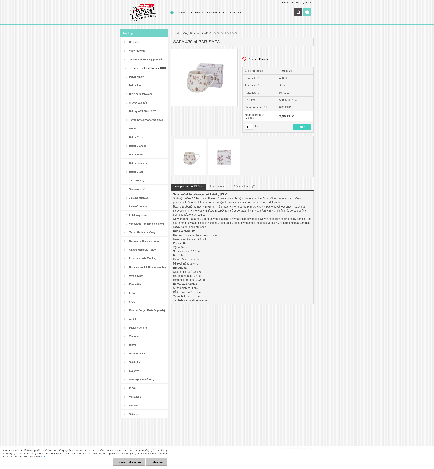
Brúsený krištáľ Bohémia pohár (147, 267)
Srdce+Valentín (138, 102)
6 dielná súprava (138, 206)
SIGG (132, 301)
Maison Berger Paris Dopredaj (147, 310)
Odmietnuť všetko (129, 462)
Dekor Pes (135, 85)
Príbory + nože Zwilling (142, 258)
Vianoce (134, 336)
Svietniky (134, 362)
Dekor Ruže (136, 137)
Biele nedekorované (140, 93)
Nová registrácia (303, 2)
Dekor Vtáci (136, 171)
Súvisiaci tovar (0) (244, 186)
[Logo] (143, 12)
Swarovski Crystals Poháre (145, 241)
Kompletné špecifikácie (189, 186)
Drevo (132, 344)
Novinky (134, 42)
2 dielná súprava (138, 197)
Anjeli (132, 318)
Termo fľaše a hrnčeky (142, 232)
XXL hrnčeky (136, 180)
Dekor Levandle (138, 163)
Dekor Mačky (136, 76)
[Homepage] (171, 12)
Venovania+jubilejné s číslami (146, 223)
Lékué (132, 293)
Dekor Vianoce (137, 145)
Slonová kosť (137, 189)
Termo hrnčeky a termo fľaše (146, 119)
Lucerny (134, 370)
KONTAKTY (236, 12)
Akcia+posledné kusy (141, 379)
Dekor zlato (136, 154)
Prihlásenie (287, 2)
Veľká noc (135, 396)
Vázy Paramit (137, 50)
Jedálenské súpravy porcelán (146, 59)
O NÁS (181, 12)
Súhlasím (157, 462)
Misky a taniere (138, 327)
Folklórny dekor (138, 215)
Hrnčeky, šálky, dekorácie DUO (148, 68)
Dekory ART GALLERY (142, 111)
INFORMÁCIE (196, 12)
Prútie (132, 388)
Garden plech (137, 353)
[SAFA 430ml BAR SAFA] (204, 50)
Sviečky (133, 414)
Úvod (176, 33)
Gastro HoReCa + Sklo (142, 249)
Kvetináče (135, 284)
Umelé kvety (136, 275)
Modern (133, 128)
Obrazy (133, 405)
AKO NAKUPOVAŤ (217, 12)
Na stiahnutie (218, 186)
